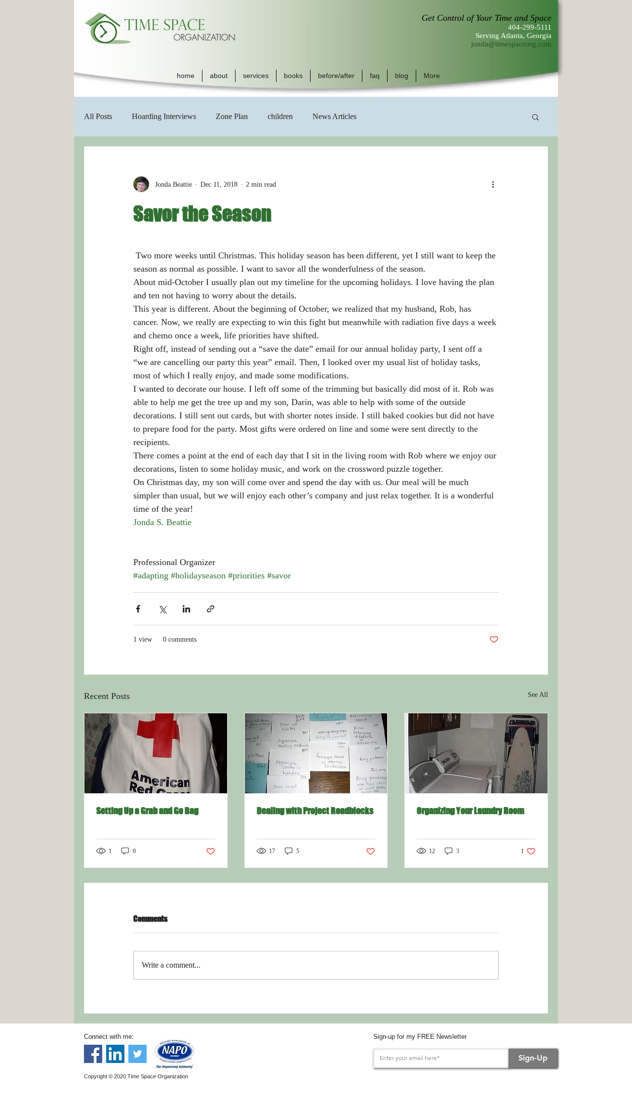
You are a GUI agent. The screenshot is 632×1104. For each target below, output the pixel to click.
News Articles (334, 116)
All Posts (98, 116)
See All (538, 694)
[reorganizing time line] (316, 753)
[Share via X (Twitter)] (162, 608)
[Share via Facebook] (138, 608)
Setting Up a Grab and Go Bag (147, 810)
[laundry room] (476, 753)
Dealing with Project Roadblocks (315, 810)
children (280, 116)
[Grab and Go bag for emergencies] (155, 753)
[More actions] (493, 184)
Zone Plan (232, 116)
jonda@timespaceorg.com (511, 44)
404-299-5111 (530, 27)
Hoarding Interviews (164, 116)
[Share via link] (210, 608)
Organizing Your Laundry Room (470, 810)
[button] (218, 76)
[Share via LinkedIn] (186, 608)
